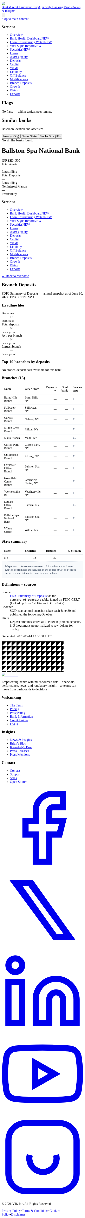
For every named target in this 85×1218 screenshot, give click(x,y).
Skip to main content (15, 19)
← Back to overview (15, 276)
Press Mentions (20, 754)
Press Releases (19, 751)
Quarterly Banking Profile (56, 7)
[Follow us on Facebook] (42, 867)
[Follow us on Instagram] (42, 1196)
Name (7, 388)
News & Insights (21, 739)
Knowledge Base (21, 747)
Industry (33, 7)
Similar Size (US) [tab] (50, 136)
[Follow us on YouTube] (42, 1114)
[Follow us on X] (42, 949)
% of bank (64, 389)
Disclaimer (18, 1214)
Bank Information (21, 716)
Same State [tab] (29, 136)
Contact (15, 770)
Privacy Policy (11, 1210)
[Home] (15, 3)
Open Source (18, 781)
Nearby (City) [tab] (11, 136)
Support (15, 774)
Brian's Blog (18, 743)
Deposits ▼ (51, 389)
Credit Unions (19, 7)
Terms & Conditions (35, 1210)
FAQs (14, 724)
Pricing (14, 709)
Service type (77, 389)
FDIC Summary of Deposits (28, 596)
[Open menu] (3, 15)
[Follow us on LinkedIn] (42, 1032)
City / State (32, 388)
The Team (16, 705)
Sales (13, 778)
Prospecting (17, 712)
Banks (6, 7)
